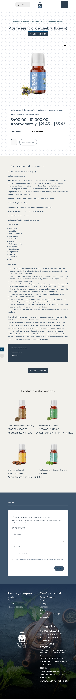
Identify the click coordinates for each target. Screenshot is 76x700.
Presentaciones (16, 131)
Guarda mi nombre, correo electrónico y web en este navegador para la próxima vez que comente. (39, 561)
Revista (43, 610)
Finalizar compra (15, 607)
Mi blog (43, 604)
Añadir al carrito (28, 142)
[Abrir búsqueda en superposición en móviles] (25, 4)
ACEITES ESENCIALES (26, 21)
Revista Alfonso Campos (50, 614)
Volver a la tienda (38, 33)
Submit (59, 568)
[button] (65, 45)
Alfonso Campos (47, 597)
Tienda (11, 597)
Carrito (11, 600)
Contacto (44, 607)
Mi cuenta (12, 604)
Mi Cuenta (44, 617)
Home (15, 21)
